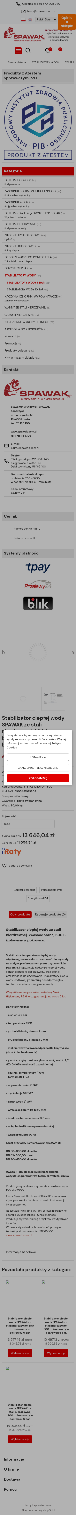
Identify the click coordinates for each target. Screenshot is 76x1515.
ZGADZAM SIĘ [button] (38, 778)
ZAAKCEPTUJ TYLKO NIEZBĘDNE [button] (38, 767)
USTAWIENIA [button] (38, 757)
